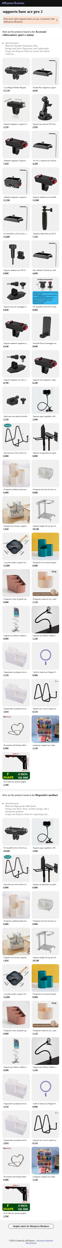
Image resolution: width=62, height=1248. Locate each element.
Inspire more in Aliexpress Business (31, 1226)
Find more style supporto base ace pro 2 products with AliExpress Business (29, 20)
